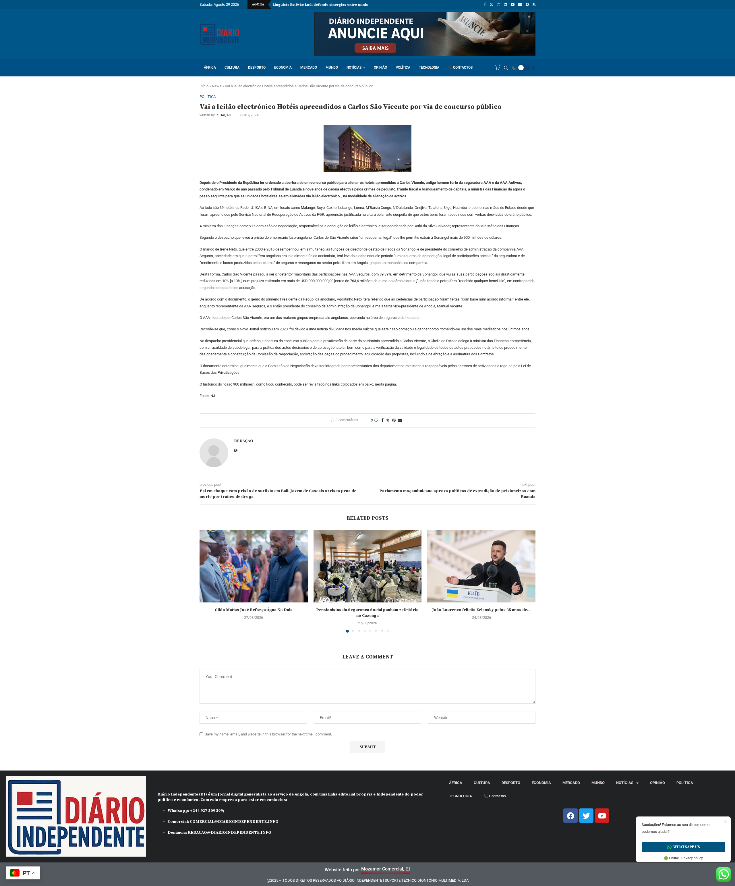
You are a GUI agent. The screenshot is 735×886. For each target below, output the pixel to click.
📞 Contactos (460, 68)
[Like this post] (376, 420)
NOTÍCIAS (354, 68)
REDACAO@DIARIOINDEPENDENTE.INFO (229, 832)
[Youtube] (512, 4)
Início (204, 86)
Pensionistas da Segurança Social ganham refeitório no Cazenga (367, 612)
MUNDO (332, 68)
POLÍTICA (403, 68)
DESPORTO (257, 68)
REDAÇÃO (223, 115)
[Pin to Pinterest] (394, 420)
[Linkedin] (505, 4)
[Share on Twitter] (388, 420)
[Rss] (534, 4)
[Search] (506, 67)
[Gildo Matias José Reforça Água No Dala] (254, 566)
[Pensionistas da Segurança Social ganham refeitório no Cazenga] (368, 566)
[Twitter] (491, 4)
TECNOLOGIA (429, 68)
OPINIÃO (380, 68)
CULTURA (232, 68)
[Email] (520, 4)
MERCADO (308, 68)
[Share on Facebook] (382, 420)
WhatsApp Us (686, 847)
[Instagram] (498, 4)
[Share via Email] (400, 420)
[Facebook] (485, 4)
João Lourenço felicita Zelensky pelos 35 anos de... (481, 610)
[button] (207, 581)
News (216, 86)
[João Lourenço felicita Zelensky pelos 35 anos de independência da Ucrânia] (481, 566)
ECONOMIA (283, 68)
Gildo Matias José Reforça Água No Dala (254, 610)
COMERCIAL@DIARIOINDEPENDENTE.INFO (234, 821)
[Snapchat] (527, 4)
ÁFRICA (210, 68)
